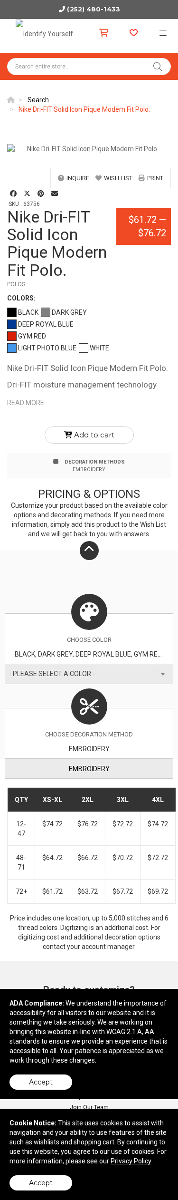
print (155, 178)
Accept (41, 1082)
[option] (89, 149)
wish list (118, 178)
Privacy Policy (131, 1161)
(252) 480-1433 (93, 9)
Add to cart (93, 434)
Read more (25, 402)
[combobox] (89, 674)
